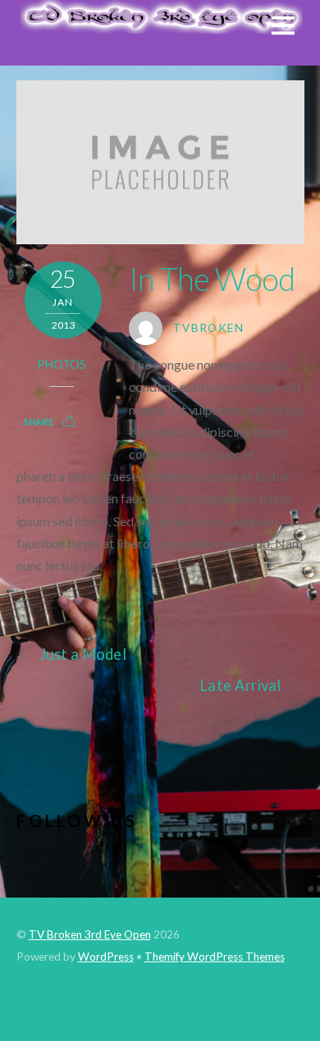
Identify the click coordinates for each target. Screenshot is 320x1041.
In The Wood (212, 279)
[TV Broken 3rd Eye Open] (160, 25)
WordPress (106, 956)
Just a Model (82, 654)
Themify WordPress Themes (214, 956)
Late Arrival (240, 685)
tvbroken (208, 327)
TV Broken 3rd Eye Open (90, 934)
